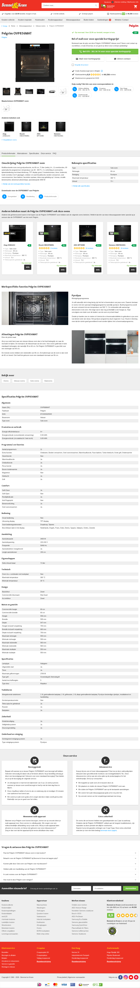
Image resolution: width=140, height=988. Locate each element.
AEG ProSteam (77, 916)
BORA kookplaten (43, 931)
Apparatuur (42, 901)
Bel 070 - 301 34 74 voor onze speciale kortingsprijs (107, 51)
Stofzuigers (41, 911)
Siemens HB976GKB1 (117, 245)
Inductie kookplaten (44, 919)
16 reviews (89, 248)
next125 (4, 916)
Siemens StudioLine (79, 934)
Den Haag (76, 948)
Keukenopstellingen (9, 911)
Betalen (4, 958)
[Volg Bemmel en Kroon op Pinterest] (136, 977)
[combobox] (70, 5)
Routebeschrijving (44, 961)
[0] (135, 6)
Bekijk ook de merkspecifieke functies (16, 184)
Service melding (120, 2)
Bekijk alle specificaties (81, 186)
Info (28, 267)
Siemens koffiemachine (80, 931)
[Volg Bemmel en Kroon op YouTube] (131, 977)
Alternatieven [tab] (22, 153)
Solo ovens (34, 381)
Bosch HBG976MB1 (46, 245)
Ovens (6, 381)
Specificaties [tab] (34, 153)
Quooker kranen (42, 913)
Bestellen (5, 952)
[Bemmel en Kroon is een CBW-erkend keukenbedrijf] (97, 984)
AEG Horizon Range (79, 908)
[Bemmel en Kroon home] (14, 6)
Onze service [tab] (46, 153)
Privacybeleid (62, 977)
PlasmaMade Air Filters (80, 928)
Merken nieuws (78, 901)
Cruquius (41, 948)
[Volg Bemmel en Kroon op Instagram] (125, 977)
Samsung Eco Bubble (79, 919)
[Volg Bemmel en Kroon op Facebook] (120, 977)
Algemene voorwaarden (76, 977)
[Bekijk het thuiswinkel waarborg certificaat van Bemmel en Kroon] (108, 6)
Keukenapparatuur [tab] (55, 20)
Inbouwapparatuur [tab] (73, 20)
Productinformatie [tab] (8, 153)
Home (13, 26)
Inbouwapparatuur (25, 26)
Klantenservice (8, 948)
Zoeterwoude (113, 948)
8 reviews (54, 248)
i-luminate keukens (8, 919)
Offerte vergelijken (8, 931)
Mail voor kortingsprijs (89, 59)
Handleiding (30, 196)
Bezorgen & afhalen (9, 955)
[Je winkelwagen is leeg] (135, 6)
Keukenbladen (7, 913)
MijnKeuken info (132, 2)
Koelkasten (41, 922)
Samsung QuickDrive (79, 925)
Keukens (5, 901)
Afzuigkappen (41, 925)
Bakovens (48, 381)
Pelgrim (4, 37)
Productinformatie (50, 196)
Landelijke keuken (8, 922)
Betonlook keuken (8, 928)
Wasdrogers (41, 908)
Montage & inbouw (8, 967)
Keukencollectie (7, 905)
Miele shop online (43, 934)
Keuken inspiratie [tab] (25, 20)
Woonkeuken (6, 925)
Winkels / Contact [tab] (121, 20)
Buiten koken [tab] (89, 20)
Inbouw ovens (40, 26)
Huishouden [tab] (40, 20)
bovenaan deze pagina (109, 830)
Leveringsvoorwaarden (10, 934)
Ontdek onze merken (79, 905)
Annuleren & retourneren (10, 961)
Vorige (5, 26)
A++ (98, 245)
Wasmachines (42, 905)
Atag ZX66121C (9, 245)
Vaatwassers (41, 916)
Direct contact (123, 59)
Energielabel (12, 196)
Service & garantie (8, 964)
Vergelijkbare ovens (10, 140)
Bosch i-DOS (76, 913)
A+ (135, 32)
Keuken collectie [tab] (8, 20)
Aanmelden (130, 888)
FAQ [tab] (54, 153)
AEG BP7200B (79, 245)
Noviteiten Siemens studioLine (82, 911)
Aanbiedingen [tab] (102, 20)
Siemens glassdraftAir (80, 922)
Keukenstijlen (6, 908)
